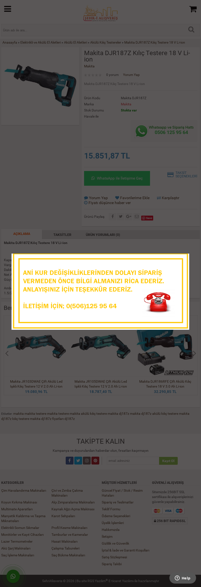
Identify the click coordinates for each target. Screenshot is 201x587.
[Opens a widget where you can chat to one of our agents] (182, 578)
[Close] (180, 258)
